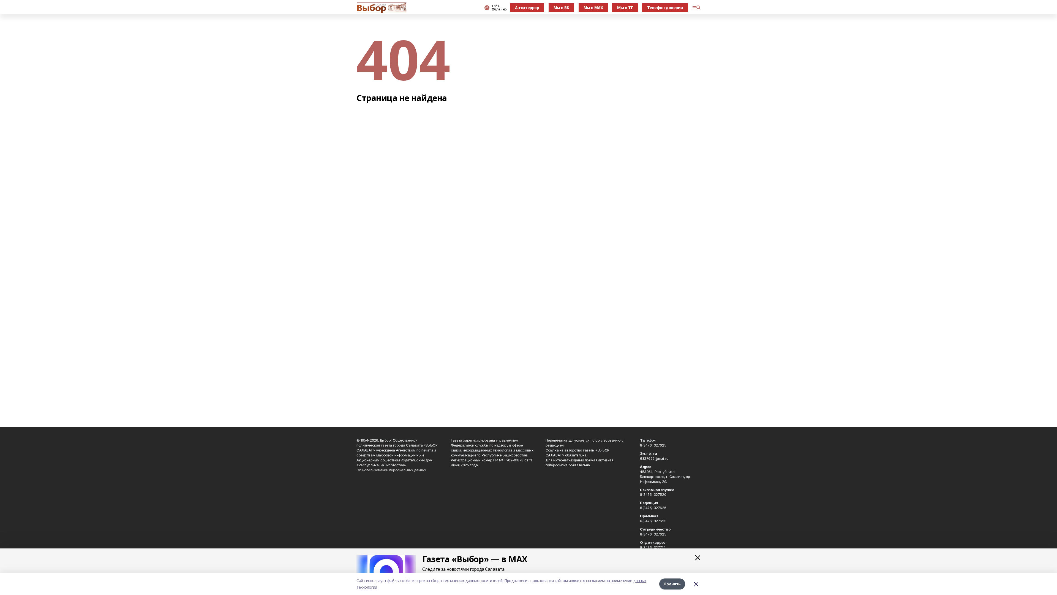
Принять (672, 583)
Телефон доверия (665, 7)
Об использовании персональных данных (391, 470)
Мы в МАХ (593, 7)
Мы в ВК (561, 7)
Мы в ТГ (625, 7)
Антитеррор (527, 7)
